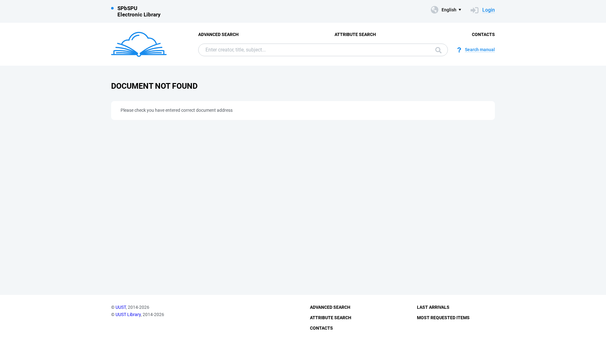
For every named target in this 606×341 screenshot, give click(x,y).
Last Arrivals (433, 307)
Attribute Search (355, 34)
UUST (121, 307)
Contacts (483, 34)
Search (437, 50)
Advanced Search (218, 34)
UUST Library (128, 314)
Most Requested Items (443, 317)
